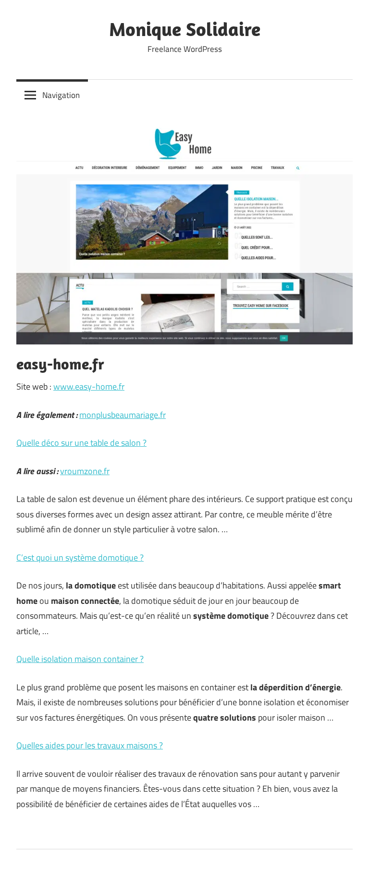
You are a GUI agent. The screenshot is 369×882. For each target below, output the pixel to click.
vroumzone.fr (85, 471)
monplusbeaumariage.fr (122, 414)
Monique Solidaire (184, 29)
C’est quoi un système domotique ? (80, 557)
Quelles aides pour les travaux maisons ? (89, 745)
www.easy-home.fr (88, 386)
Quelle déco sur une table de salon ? (81, 442)
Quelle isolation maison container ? (80, 658)
